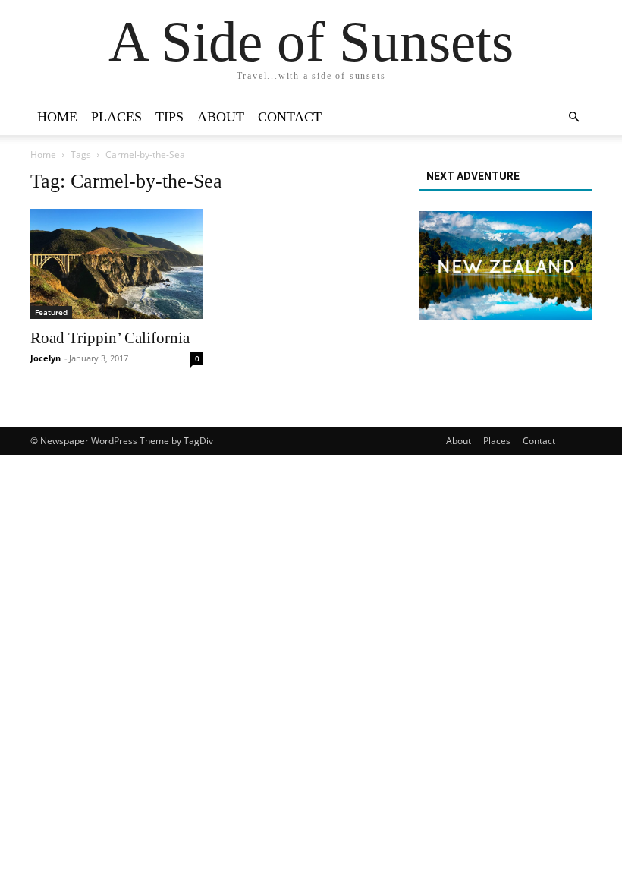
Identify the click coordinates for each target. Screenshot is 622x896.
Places (116, 117)
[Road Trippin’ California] (116, 264)
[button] (573, 117)
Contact (290, 117)
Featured (51, 312)
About (220, 117)
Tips (170, 117)
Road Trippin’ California (110, 338)
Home (57, 117)
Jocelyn (45, 358)
